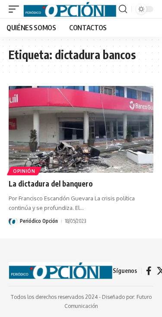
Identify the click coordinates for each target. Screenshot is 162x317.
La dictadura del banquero (51, 183)
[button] (16, 9)
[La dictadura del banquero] (81, 129)
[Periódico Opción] (70, 9)
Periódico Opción (39, 221)
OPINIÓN (24, 171)
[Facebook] (149, 270)
